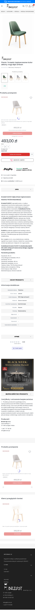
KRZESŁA (17, 11)
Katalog (6, 582)
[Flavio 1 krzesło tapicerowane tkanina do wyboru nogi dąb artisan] (11, 78)
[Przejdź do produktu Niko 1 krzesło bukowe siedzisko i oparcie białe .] (17, 514)
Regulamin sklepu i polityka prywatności (15, 559)
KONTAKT (6, 571)
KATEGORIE (10, 11)
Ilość (2, 144)
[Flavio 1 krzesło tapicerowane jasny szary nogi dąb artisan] (18, 77)
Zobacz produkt (17, 133)
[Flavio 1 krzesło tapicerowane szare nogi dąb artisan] (25, 78)
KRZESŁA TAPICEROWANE (27, 11)
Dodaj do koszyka (15, 154)
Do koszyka (17, 534)
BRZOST (3, 11)
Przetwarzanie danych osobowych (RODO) (16, 561)
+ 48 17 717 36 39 (6, 428)
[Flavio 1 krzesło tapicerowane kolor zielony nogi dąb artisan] (4, 77)
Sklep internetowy (17, 611)
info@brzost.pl (5, 430)
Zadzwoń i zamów (18, 160)
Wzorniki (6, 579)
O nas (5, 569)
